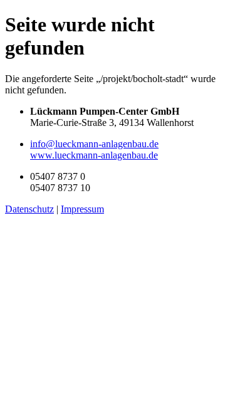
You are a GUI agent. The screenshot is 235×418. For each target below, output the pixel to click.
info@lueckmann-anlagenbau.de (94, 143)
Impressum (82, 209)
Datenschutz (29, 209)
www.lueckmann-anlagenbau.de (94, 155)
